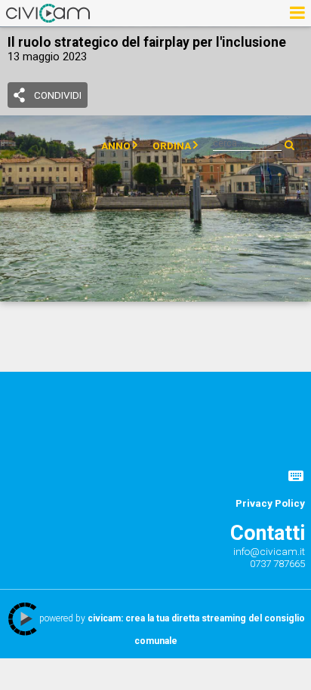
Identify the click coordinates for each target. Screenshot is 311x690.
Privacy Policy (270, 503)
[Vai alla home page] (48, 13)
